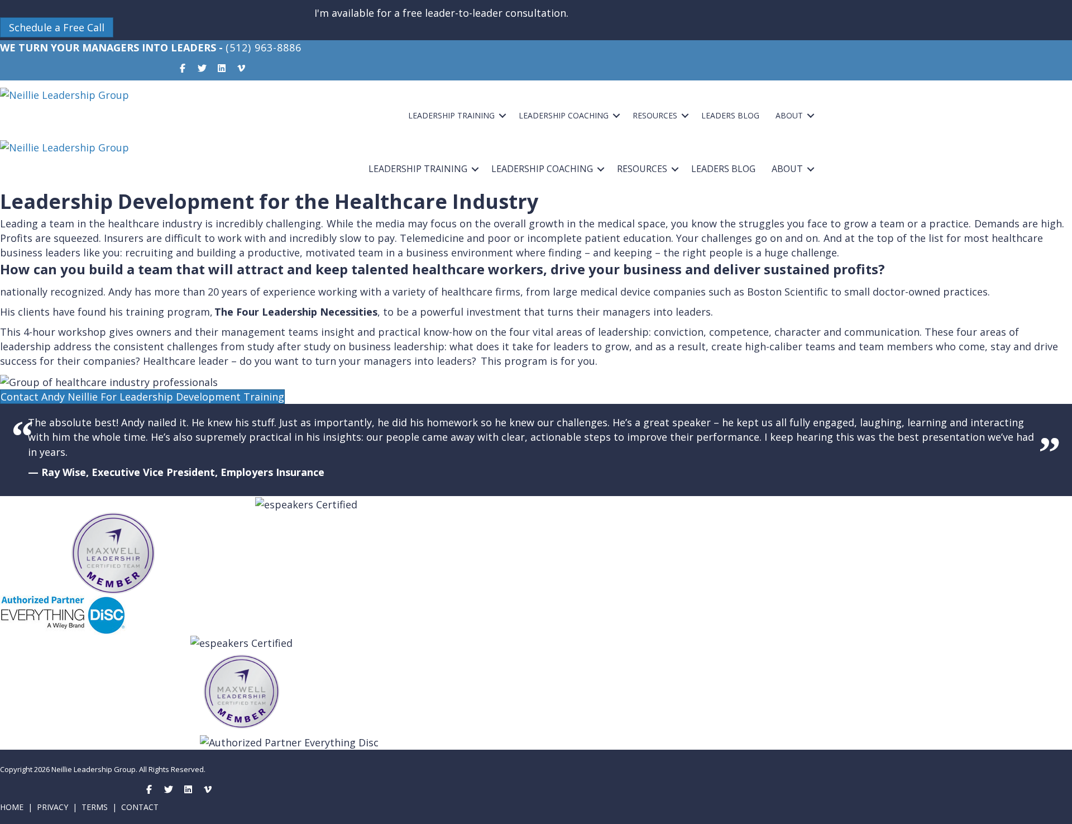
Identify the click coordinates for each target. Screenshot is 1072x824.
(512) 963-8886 (264, 47)
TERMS (95, 807)
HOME (11, 807)
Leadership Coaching (564, 115)
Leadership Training (451, 115)
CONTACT (140, 807)
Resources (655, 115)
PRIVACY (52, 807)
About (789, 115)
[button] (56, 27)
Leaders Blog (730, 115)
